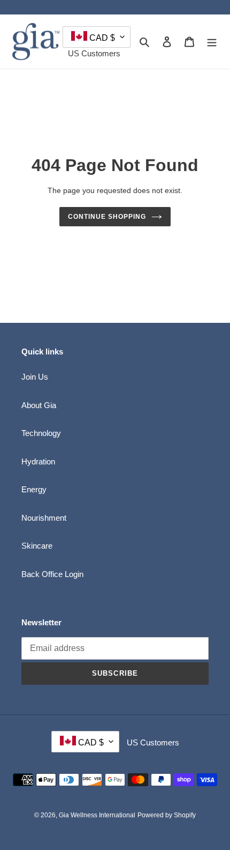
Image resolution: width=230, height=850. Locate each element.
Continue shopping (107, 216)
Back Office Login (52, 574)
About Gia (38, 405)
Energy (34, 489)
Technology (41, 433)
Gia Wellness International (97, 815)
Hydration (38, 461)
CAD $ (101, 37)
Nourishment (43, 517)
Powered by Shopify (166, 815)
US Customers (94, 53)
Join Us (34, 376)
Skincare (36, 545)
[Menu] (212, 41)
